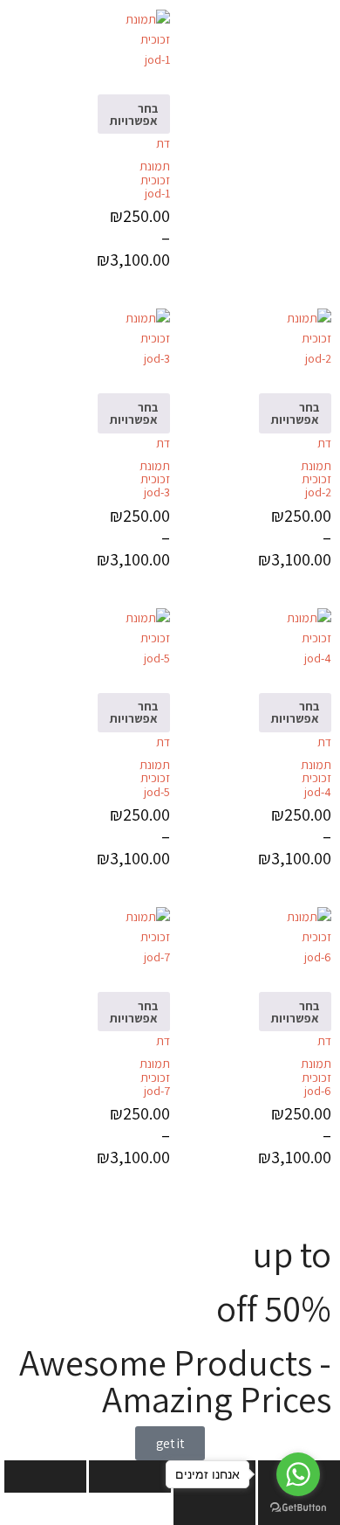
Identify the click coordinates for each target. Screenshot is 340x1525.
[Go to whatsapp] (298, 1474)
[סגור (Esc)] (45, 1476)
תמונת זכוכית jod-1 (154, 179)
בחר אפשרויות (134, 114)
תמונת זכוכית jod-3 (154, 479)
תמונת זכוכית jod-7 (154, 1077)
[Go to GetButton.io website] (298, 1507)
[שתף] (130, 1476)
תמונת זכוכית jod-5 (154, 778)
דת (163, 143)
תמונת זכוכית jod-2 (316, 479)
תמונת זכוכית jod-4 (316, 778)
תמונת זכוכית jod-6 (316, 1077)
